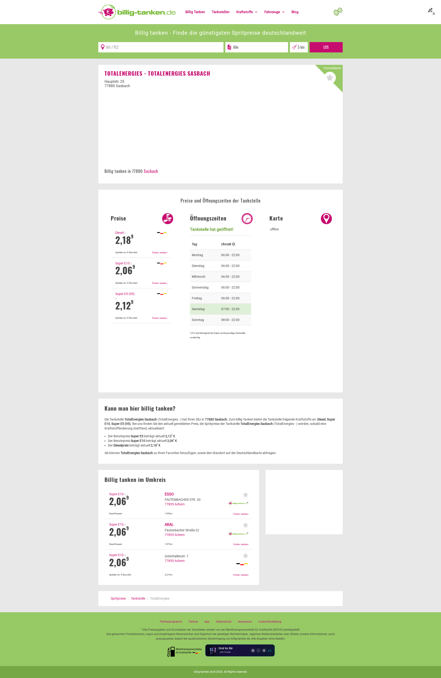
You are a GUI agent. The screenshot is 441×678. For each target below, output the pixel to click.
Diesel (119, 233)
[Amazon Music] (258, 650)
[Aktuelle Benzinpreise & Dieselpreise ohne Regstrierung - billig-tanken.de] (136, 12)
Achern (180, 504)
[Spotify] (253, 650)
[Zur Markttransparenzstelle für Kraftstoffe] (184, 650)
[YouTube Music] (264, 650)
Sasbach (151, 171)
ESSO (169, 494)
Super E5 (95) (125, 294)
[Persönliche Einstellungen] (338, 12)
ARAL (169, 524)
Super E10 (122, 263)
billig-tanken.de (203, 671)
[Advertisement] (220, 131)
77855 (169, 504)
